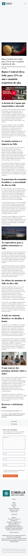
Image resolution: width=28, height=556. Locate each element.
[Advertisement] (14, 22)
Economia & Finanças (20, 66)
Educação (13, 520)
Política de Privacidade (14, 508)
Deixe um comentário (7, 66)
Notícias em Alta (12, 523)
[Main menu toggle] (25, 3)
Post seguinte (14, 424)
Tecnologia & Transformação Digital (13, 528)
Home (14, 502)
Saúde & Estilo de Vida (13, 525)
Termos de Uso (14, 511)
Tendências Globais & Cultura (13, 529)
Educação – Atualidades (12, 522)
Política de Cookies (14, 510)
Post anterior (14, 421)
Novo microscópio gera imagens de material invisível (14, 538)
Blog (14, 66)
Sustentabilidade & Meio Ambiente (13, 526)
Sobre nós (14, 505)
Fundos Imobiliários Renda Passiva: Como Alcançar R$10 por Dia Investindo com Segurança (13, 415)
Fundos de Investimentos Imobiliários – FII (12, 410)
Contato (14, 504)
